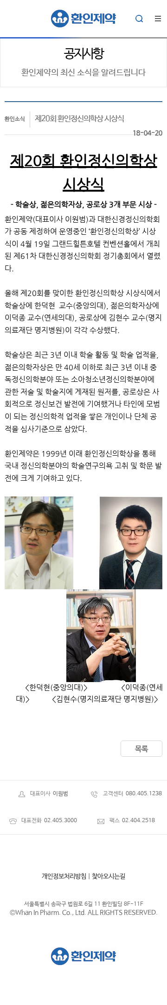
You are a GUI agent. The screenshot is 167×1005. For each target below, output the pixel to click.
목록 (141, 749)
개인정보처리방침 (64, 876)
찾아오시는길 (108, 876)
